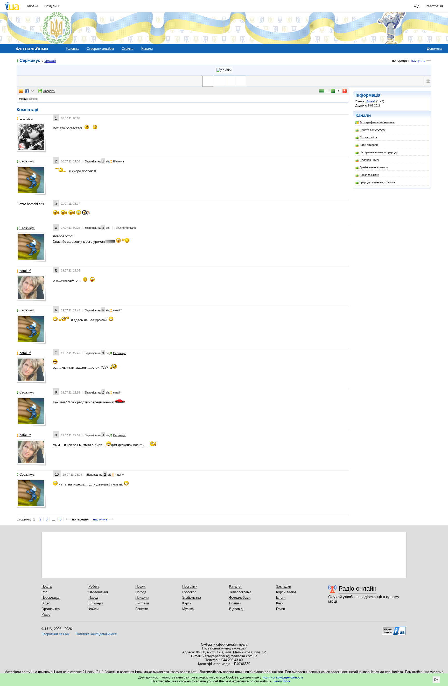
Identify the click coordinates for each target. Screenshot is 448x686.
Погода (140, 592)
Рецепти (141, 609)
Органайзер (50, 609)
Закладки (283, 586)
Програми (189, 586)
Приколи (142, 597)
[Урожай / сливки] (224, 70)
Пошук (140, 586)
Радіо (45, 614)
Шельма (25, 118)
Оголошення (98, 592)
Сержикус (29, 61)
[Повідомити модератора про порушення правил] (345, 91)
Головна (31, 6)
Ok (436, 680)
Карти (186, 603)
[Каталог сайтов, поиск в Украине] (394, 629)
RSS (44, 592)
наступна (418, 60)
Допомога (434, 49)
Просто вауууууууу (373, 129)
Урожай (50, 61)
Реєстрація (434, 6)
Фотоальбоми (239, 597)
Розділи (50, 6)
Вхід (415, 6)
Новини (235, 603)
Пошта (46, 586)
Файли (93, 609)
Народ (93, 597)
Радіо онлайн (357, 588)
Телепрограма (240, 592)
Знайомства (191, 597)
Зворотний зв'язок (55, 634)
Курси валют (286, 592)
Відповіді (236, 609)
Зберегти (49, 90)
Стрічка (127, 49)
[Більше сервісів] (32, 91)
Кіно (279, 603)
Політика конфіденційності (96, 634)
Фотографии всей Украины (377, 122)
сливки (33, 98)
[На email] (21, 91)
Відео (45, 603)
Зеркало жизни (369, 174)
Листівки (142, 603)
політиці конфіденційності (283, 677)
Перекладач (50, 597)
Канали (147, 49)
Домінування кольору (374, 167)
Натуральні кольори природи (378, 152)
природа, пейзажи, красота (377, 182)
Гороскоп (189, 592)
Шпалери (95, 603)
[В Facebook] (27, 91)
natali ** (25, 271)
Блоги (280, 597)
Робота (93, 586)
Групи (280, 609)
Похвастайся (368, 137)
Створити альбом (100, 49)
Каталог (235, 586)
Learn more (282, 681)
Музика (188, 609)
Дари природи (369, 144)
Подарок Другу (369, 159)
